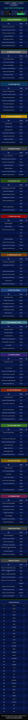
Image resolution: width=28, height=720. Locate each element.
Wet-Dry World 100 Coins (8, 383)
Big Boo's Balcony (8, 168)
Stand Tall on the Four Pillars (8, 274)
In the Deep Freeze (8, 335)
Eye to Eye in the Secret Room (8, 171)
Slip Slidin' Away (8, 123)
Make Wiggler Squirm (8, 451)
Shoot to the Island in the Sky (8, 33)
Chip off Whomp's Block (8, 59)
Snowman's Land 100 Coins (8, 348)
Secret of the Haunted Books (8, 162)
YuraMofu (21, 374)
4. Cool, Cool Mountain (14, 116)
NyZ (21, 232)
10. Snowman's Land (14, 322)
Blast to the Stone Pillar (8, 103)
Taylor (21, 271)
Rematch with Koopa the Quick (8, 441)
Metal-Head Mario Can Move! (8, 194)
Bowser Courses (14, 560)
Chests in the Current (8, 300)
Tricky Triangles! (8, 515)
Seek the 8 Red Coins (8, 165)
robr (21, 371)
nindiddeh (21, 155)
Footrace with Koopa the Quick (8, 30)
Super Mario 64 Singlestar (14, 8)
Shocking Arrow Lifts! (8, 361)
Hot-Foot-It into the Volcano (8, 242)
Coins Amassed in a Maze (8, 509)
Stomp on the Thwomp (8, 477)
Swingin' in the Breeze (8, 512)
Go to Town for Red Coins (8, 377)
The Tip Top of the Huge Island (8, 438)
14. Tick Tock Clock (14, 461)
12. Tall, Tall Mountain (14, 390)
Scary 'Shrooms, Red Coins (8, 403)
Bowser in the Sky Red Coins (8, 592)
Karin (21, 345)
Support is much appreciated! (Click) (14, 718)
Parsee (21, 194)
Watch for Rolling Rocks (8, 206)
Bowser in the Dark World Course (8, 567)
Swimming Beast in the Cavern (8, 188)
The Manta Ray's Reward (8, 309)
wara (21, 468)
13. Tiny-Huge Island (14, 425)
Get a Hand (8, 474)
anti (21, 348)
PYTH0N (21, 165)
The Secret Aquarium (8, 551)
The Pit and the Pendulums (8, 471)
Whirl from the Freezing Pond (8, 338)
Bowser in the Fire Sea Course (8, 577)
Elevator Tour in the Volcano (8, 245)
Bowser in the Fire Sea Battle (8, 586)
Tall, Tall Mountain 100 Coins (8, 419)
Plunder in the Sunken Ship (8, 91)
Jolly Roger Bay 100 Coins (8, 110)
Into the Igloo (8, 345)
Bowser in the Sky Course (8, 589)
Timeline (7, 13)
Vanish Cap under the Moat (8, 538)
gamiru (21, 577)
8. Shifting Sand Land (14, 255)
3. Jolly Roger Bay (14, 84)
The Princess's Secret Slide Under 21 (8, 548)
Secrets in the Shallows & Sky (8, 371)
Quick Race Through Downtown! (8, 380)
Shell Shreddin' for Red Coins (8, 342)
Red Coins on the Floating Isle (8, 68)
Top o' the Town (8, 368)
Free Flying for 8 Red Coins (8, 277)
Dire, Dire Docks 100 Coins (8, 316)
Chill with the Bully (9, 332)
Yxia (21, 159)
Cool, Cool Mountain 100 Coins (8, 142)
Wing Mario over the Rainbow (8, 554)
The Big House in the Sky (8, 506)
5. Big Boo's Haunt (14, 148)
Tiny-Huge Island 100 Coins (8, 454)
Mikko (21, 567)
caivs (21, 265)
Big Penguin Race (8, 129)
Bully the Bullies (8, 226)
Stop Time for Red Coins (8, 483)
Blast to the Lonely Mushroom (8, 415)
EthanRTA (21, 583)
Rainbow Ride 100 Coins (8, 522)
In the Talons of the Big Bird (8, 262)
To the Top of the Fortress (8, 62)
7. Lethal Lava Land (14, 216)
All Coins (21, 3)
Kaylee (21, 45)
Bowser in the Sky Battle (8, 595)
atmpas (21, 30)
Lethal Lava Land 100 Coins (9, 248)
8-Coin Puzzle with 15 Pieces (8, 229)
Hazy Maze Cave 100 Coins (8, 209)
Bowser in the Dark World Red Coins (8, 571)
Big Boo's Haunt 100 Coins (8, 174)
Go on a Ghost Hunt (8, 155)
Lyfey (21, 200)
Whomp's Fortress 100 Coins (8, 77)
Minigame (14, 3)
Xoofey (21, 26)
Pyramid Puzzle (8, 280)
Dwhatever (21, 406)
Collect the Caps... (8, 312)
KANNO (21, 589)
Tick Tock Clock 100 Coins (8, 489)
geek (14, 692)
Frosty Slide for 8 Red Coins (8, 133)
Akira (21, 223)
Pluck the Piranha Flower (8, 432)
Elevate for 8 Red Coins (8, 191)
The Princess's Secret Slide (9, 544)
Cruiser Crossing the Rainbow (8, 503)
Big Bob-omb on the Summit (8, 26)
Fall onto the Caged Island (8, 71)
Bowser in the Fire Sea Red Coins (8, 580)
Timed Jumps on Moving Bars (8, 480)
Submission (20, 13)
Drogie (21, 229)
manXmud (21, 77)
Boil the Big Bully (8, 223)
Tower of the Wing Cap (8, 535)
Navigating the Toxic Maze (8, 197)
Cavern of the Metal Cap (8, 541)
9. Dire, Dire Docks (14, 290)
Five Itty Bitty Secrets (8, 445)
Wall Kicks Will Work (8, 139)
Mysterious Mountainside (8, 409)
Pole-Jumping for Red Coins (8, 303)
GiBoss (21, 33)
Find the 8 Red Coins (8, 36)
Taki (21, 400)
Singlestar (7, 3)
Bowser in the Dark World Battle (8, 574)
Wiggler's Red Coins (8, 448)
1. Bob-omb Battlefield (14, 19)
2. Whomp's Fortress (14, 52)
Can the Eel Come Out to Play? (8, 94)
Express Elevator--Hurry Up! (8, 374)
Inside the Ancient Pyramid (8, 271)
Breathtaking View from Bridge (8, 412)
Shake (21, 42)
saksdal (21, 342)
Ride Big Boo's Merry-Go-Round (8, 159)
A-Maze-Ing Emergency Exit (8, 200)
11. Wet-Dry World (14, 354)
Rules (20, 11)
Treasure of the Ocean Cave (8, 97)
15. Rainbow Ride (14, 496)
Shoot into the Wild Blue (8, 65)
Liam (21, 110)
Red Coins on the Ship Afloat (8, 100)
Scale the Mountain (8, 397)
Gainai (21, 283)
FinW (21, 574)
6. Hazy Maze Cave (14, 181)
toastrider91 (21, 174)
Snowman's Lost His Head (8, 136)
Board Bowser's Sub (8, 297)
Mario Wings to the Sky (8, 39)
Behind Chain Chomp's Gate (8, 42)
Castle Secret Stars (14, 528)
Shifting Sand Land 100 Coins (8, 283)
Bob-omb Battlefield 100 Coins (8, 45)
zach (21, 168)
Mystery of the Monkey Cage (8, 400)
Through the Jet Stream (8, 107)
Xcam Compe (14, 5)
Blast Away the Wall (8, 74)
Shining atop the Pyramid (8, 265)
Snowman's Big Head (8, 329)
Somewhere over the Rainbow (8, 518)
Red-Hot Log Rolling (8, 239)
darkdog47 (21, 489)
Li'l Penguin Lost (8, 126)
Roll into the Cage (8, 468)
